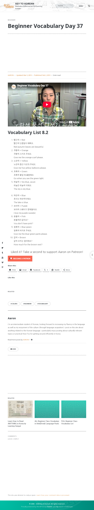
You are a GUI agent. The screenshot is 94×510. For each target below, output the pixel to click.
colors (14, 304)
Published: (42, 75)
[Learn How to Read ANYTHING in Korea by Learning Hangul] (20, 409)
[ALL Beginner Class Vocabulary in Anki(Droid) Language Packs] (47, 409)
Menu (81, 6)
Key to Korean (24, 3)
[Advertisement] (47, 53)
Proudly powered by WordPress (33, 506)
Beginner (11, 20)
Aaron (11, 75)
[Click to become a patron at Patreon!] (47, 258)
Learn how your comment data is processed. (53, 495)
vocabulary (43, 304)
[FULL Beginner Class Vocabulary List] (73, 409)
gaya (54, 506)
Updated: (24, 75)
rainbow (27, 304)
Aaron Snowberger (66, 506)
